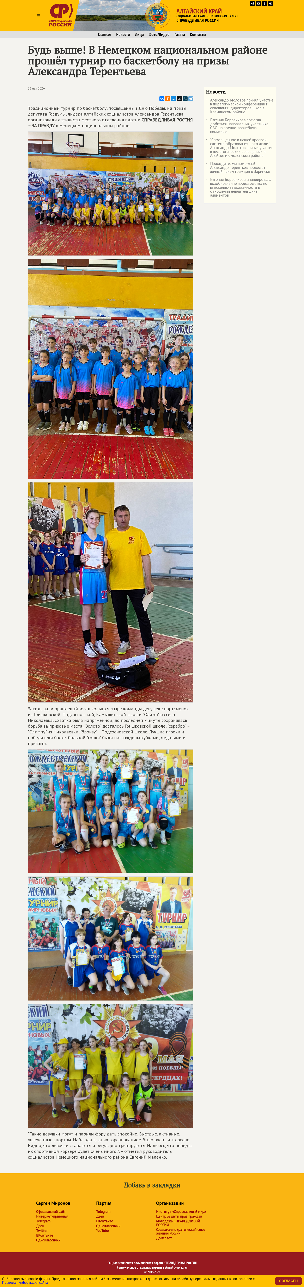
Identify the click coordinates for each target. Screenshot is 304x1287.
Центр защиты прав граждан (179, 1216)
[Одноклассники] (167, 98)
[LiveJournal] (185, 98)
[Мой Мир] (173, 98)
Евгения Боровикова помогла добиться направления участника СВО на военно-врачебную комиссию (237, 126)
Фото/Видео (159, 34)
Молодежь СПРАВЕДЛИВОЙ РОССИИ (178, 1223)
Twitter (42, 1230)
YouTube (102, 1230)
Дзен (40, 1226)
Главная (104, 34)
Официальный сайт (51, 1211)
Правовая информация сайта (25, 1282)
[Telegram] (190, 98)
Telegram (43, 1221)
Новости (123, 34)
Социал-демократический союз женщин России (180, 1231)
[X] (179, 98)
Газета (180, 34)
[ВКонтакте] (161, 98)
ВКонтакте (44, 1235)
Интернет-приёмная (52, 1216)
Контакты (198, 34)
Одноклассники (48, 1240)
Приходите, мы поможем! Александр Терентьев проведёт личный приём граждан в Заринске (238, 168)
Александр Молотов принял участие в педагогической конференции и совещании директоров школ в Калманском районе (239, 106)
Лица (139, 34)
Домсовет (164, 1238)
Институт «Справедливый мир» (181, 1211)
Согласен (288, 1281)
